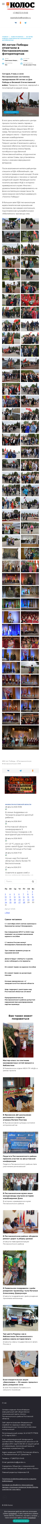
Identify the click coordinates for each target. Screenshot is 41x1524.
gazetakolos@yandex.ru (20, 18)
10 (6, 897)
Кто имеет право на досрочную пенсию (18, 974)
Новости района (11, 112)
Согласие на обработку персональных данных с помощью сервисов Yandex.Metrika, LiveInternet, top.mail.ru (20, 1487)
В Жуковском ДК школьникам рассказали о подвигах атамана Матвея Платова (17, 1117)
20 (20, 900)
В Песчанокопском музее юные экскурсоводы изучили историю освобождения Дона (18, 1195)
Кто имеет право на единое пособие (20, 967)
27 (20, 902)
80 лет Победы (9, 761)
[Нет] (38, 1516)
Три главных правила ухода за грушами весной (17, 952)
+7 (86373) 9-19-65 (20, 13)
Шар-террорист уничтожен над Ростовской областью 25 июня (18, 990)
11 (10, 897)
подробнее (13, 1513)
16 (33, 897)
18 (10, 900)
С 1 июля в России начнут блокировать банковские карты (18, 944)
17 (6, 900)
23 (33, 900)
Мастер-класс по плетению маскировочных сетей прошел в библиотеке (18, 1062)
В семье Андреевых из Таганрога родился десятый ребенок (19, 815)
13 (19, 897)
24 (6, 902)
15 (28, 897)
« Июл (7, 913)
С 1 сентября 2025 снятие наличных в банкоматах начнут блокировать (20, 925)
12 (15, 897)
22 (28, 900)
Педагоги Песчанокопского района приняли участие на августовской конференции (19, 1158)
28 (24, 902)
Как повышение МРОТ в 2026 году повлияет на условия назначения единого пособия (19, 934)
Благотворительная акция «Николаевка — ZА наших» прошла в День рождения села (20, 1382)
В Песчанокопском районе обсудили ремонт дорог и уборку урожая (20, 1237)
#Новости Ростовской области (18, 804)
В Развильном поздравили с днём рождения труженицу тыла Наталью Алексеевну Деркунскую (20, 1290)
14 (24, 897)
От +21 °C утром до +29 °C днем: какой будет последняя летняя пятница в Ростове (20, 846)
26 (15, 902)
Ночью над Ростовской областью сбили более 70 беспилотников (18, 861)
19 (15, 900)
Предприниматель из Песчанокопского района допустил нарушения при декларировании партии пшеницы (20, 1001)
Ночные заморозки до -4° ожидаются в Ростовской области (19, 982)
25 (10, 902)
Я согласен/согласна (21, 1521)
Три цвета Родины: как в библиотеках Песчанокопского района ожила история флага (17, 1336)
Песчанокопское (24, 761)
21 (24, 900)
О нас (4, 1403)
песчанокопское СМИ (12, 764)
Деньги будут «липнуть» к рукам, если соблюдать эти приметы (19, 960)
